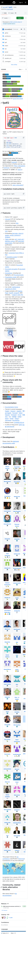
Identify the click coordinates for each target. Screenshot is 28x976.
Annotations (8, 273)
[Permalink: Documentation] (1, 403)
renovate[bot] (8, 29)
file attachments (18, 275)
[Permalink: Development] (1, 437)
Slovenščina (15, 420)
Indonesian (8, 420)
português (8, 413)
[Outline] (26, 69)
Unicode (7, 219)
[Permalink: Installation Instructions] (1, 189)
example (14, 162)
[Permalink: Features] (1, 213)
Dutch (7, 418)
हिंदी (23, 411)
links (17, 223)
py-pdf (5, 7)
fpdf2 (10, 7)
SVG (6, 231)
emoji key (21, 858)
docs (6, 39)
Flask (6, 293)
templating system (11, 257)
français (7, 415)
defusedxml (21, 166)
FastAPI (11, 293)
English (7, 411)
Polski (11, 418)
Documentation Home (11, 407)
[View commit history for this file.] (24, 29)
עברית (19, 415)
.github (6, 33)
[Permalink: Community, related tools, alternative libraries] (1, 887)
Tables (7, 239)
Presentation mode (10, 277)
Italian (20, 413)
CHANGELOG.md (19, 422)
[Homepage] (14, 2)
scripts (6, 45)
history (20, 169)
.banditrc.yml (8, 58)
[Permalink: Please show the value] (1, 356)
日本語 (19, 416)
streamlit (16, 293)
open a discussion (18, 185)
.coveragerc (8, 61)
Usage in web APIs (17, 295)
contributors (8, 36)
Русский (15, 413)
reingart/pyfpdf (9, 9)
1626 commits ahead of (16, 22)
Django (20, 291)
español (19, 411)
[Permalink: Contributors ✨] (1, 447)
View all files (14, 64)
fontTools (6, 167)
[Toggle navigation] (2, 2)
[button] (24, 138)
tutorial (6, 52)
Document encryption (11, 269)
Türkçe (17, 418)
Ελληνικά (13, 415)
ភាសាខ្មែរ (14, 416)
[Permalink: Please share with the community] (1, 381)
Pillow (15, 166)
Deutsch (13, 411)
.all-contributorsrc (9, 55)
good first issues (18, 98)
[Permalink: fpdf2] (1, 103)
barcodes (15, 233)
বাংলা (10, 416)
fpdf (6, 42)
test (6, 48)
